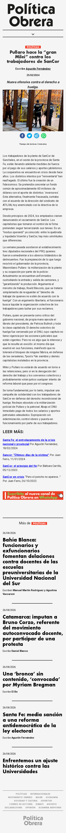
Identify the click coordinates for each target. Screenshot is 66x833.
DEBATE (39, 804)
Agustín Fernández (38, 68)
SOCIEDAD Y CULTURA (25, 801)
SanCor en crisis (13, 476)
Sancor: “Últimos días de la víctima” (26, 455)
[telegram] (36, 136)
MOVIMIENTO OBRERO (20, 797)
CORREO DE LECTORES (20, 804)
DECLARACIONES (13, 808)
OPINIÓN (30, 808)
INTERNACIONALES (40, 794)
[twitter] (29, 136)
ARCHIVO (52, 804)
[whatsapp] (43, 136)
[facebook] (22, 136)
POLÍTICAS (33, 47)
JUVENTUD (46, 801)
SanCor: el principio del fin (20, 466)
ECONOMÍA (52, 797)
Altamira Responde (50, 808)
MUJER (39, 797)
